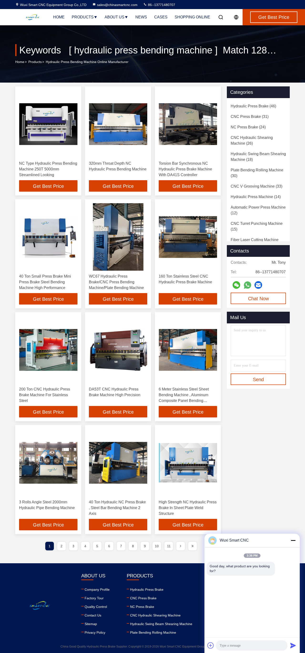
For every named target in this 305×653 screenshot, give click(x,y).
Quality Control (96, 607)
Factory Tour (94, 598)
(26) (252, 140)
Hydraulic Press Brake (146, 589)
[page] (180, 546)
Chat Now (258, 298)
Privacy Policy (95, 632)
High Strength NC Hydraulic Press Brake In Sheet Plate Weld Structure (188, 508)
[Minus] (293, 540)
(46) (253, 106)
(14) (256, 197)
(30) (257, 173)
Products (83, 17)
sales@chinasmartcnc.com (117, 5)
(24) (248, 127)
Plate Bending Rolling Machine (153, 632)
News (141, 17)
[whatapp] (247, 285)
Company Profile (97, 589)
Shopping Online (192, 17)
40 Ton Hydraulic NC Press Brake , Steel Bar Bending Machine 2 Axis (117, 508)
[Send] (293, 645)
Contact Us (93, 615)
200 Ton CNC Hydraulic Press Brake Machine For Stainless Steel (44, 395)
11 (169, 546)
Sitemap (91, 624)
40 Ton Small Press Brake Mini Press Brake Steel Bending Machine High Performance (45, 282)
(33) (256, 186)
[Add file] (210, 645)
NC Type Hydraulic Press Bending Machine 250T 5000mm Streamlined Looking (48, 169)
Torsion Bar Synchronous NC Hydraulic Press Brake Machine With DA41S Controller (185, 169)
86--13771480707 (161, 5)
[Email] (258, 285)
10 (157, 546)
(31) (250, 117)
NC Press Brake (142, 607)
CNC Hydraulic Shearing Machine (155, 615)
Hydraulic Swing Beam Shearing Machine (161, 624)
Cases (161, 17)
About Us (114, 17)
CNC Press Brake (143, 598)
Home (59, 17)
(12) (258, 210)
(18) (258, 157)
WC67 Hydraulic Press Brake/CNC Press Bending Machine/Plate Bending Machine (116, 282)
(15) (257, 226)
